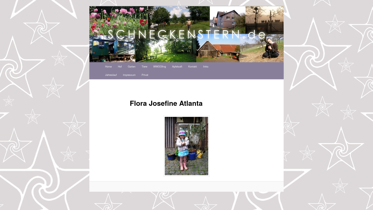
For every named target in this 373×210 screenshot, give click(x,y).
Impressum (129, 75)
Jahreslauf (111, 75)
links (205, 66)
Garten (131, 66)
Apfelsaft (177, 66)
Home (108, 66)
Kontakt (192, 66)
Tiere (144, 66)
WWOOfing (159, 66)
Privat (145, 75)
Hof (120, 66)
